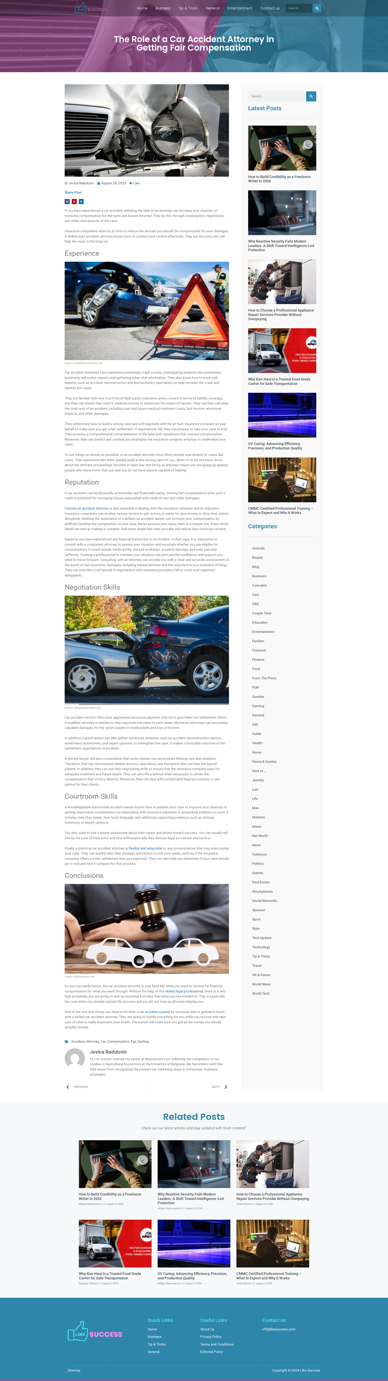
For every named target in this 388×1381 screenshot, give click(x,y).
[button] (67, 201)
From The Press (264, 678)
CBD (255, 604)
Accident (78, 1041)
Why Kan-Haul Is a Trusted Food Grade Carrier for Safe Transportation (279, 381)
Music (256, 826)
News (256, 845)
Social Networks (264, 901)
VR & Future (261, 975)
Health (257, 743)
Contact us (270, 8)
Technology (261, 947)
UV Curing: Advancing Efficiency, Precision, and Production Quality (275, 446)
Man (255, 808)
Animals (258, 548)
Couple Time (261, 613)
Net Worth (260, 836)
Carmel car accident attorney (87, 508)
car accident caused (154, 1012)
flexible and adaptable (145, 848)
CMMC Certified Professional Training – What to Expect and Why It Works (280, 510)
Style (256, 929)
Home (142, 8)
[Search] (317, 8)
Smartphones (262, 891)
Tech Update (261, 938)
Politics (258, 864)
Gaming (258, 706)
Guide (256, 734)
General (212, 8)
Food (256, 669)
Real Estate (261, 882)
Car (102, 1041)
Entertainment (240, 8)
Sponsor (258, 910)
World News (261, 984)
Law (136, 183)
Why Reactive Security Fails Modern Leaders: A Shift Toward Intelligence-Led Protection (281, 245)
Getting (143, 1041)
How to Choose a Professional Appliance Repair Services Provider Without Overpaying (281, 314)
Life (255, 799)
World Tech (260, 993)
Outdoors (259, 854)
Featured (259, 650)
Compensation (118, 1041)
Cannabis (259, 585)
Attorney (92, 1041)
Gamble (258, 697)
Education (260, 622)
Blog (255, 567)
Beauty (257, 558)
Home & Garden (264, 762)
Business (163, 8)
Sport (256, 919)
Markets (258, 817)
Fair (133, 1041)
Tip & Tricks (188, 8)
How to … (259, 771)
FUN (255, 687)
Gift (255, 724)
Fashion (258, 641)
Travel (256, 966)
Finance (258, 660)
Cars (255, 595)
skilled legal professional (184, 991)
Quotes (257, 873)
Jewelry (258, 780)
